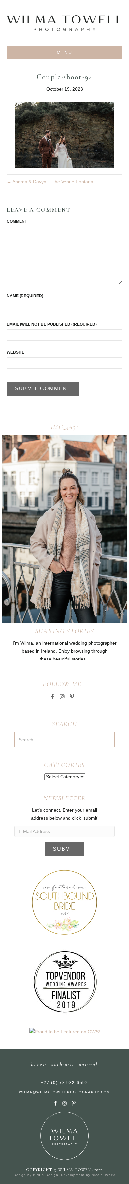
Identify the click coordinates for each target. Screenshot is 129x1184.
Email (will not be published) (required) (52, 324)
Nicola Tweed (104, 1175)
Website (15, 352)
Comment (17, 221)
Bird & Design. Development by (62, 1175)
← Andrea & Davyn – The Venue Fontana (50, 181)
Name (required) (25, 296)
